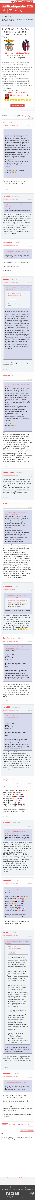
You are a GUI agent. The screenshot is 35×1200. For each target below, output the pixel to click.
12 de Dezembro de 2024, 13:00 (10, 825)
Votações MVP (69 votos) (17, 93)
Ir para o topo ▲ (24, 1187)
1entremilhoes (8, 472)
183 (25, 116)
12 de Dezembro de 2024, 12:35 (10, 125)
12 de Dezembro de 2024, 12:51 (10, 589)
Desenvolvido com (13, 1178)
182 (22, 116)
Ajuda (8, 1187)
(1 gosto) (6, 189)
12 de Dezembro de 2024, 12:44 (10, 379)
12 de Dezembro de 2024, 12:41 (10, 282)
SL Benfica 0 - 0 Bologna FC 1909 (17, 53)
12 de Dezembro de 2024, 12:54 (10, 710)
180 (15, 116)
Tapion (5, 932)
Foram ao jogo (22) (17, 105)
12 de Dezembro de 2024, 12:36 (10, 199)
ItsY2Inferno (7, 242)
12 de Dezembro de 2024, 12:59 (10, 783)
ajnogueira (7, 880)
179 (13, 116)
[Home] (17, 5)
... (10, 116)
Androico (6, 376)
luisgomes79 (8, 586)
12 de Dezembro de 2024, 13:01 (10, 883)
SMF (20, 1178)
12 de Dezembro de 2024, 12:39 (10, 245)
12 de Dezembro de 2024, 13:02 (10, 1076)
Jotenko (6, 279)
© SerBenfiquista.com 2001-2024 (13, 1197)
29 (31, 1192)
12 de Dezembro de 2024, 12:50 (10, 507)
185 (29, 116)
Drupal (26, 1178)
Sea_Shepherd (8, 638)
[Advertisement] (17, 1157)
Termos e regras (15, 1187)
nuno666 (6, 196)
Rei (4, 122)
